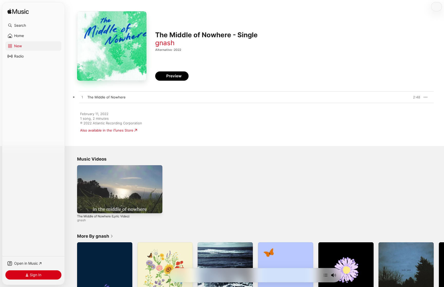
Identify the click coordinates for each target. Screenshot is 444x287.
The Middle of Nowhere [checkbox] (106, 97)
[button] (33, 25)
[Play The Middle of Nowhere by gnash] (82, 97)
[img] (18, 12)
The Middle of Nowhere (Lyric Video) (103, 216)
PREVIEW (414, 97)
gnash (164, 43)
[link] (95, 236)
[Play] (83, 207)
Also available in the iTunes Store (106, 130)
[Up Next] (325, 275)
